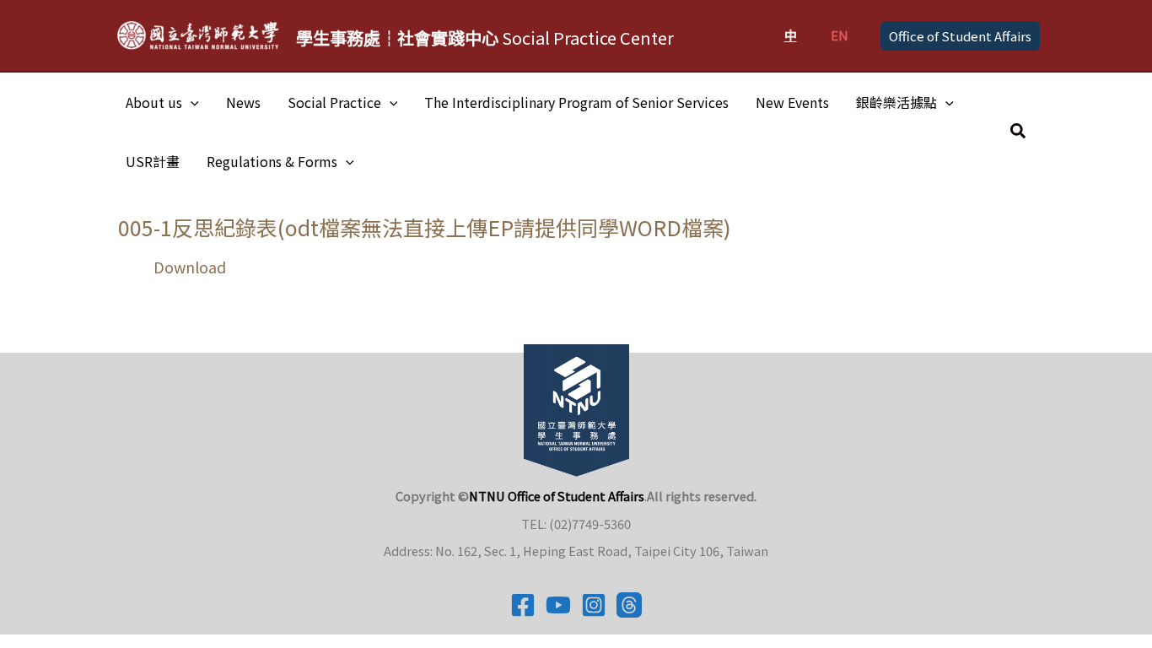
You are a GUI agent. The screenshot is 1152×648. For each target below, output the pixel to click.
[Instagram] (593, 605)
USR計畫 (153, 161)
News (243, 102)
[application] (190, 102)
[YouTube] (558, 605)
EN (839, 35)
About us (154, 102)
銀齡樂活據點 (896, 102)
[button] (960, 36)
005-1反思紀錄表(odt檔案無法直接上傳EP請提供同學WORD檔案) (424, 227)
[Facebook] (523, 605)
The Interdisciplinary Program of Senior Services (576, 102)
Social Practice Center (485, 37)
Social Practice (334, 102)
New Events (792, 102)
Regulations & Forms (272, 161)
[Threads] (629, 605)
